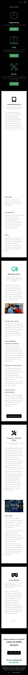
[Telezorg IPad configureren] (14, 160)
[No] (26, 670)
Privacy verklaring (16, 672)
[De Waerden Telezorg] (14, 141)
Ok (8, 672)
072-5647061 (14, 662)
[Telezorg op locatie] (14, 178)
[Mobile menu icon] (25, 2)
